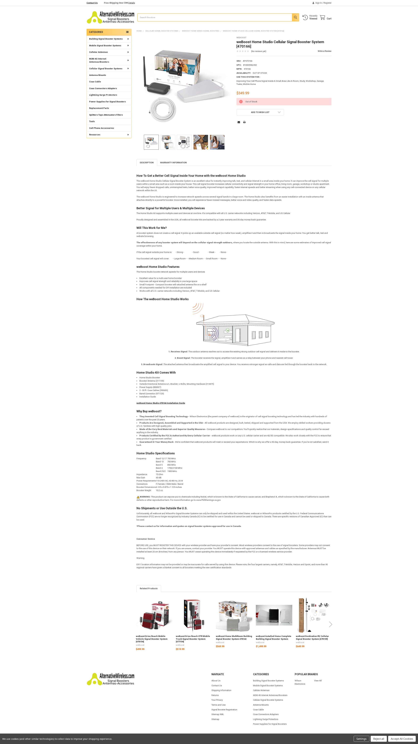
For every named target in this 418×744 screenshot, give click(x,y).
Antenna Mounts (97, 75)
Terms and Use (218, 705)
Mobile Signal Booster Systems (105, 45)
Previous (137, 624)
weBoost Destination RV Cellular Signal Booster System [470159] (312, 637)
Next (330, 624)
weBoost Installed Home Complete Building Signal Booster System (273, 637)
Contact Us (92, 3)
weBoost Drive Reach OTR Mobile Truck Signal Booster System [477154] (193, 639)
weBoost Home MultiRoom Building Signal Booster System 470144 (234, 637)
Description (147, 162)
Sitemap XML (217, 714)
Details (131, 3)
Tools (92, 121)
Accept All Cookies (402, 739)
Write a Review (324, 51)
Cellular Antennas (98, 52)
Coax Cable (95, 81)
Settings (361, 739)
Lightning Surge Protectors (103, 95)
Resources (94, 134)
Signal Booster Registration (224, 709)
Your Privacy (217, 700)
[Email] (238, 122)
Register (327, 3)
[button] (260, 112)
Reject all (378, 739)
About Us (215, 680)
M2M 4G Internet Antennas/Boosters (99, 60)
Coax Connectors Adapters (103, 88)
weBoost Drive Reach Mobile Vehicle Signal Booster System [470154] (152, 639)
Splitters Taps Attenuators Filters (106, 115)
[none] (184, 84)
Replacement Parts (99, 108)
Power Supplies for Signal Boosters (107, 101)
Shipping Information (221, 690)
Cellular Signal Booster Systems (105, 68)
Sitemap (215, 719)
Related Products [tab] (149, 588)
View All (318, 680)
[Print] (244, 122)
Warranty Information (173, 162)
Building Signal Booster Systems (106, 39)
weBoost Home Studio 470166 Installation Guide (161, 403)
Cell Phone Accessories (101, 128)
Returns (215, 695)
